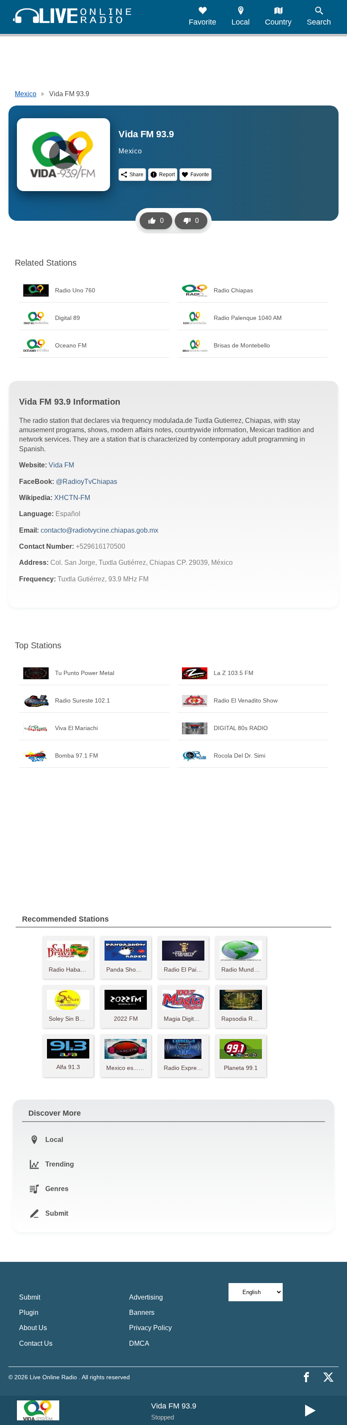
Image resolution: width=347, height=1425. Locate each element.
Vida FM (61, 465)
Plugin (29, 1312)
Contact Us (35, 1343)
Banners (141, 1312)
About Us (33, 1327)
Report (167, 175)
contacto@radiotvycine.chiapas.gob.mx (99, 530)
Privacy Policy (150, 1327)
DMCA (139, 1343)
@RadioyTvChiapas (86, 481)
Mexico (25, 93)
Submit (29, 1297)
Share (136, 175)
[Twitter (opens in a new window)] (328, 1377)
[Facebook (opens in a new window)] (306, 1377)
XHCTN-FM (72, 497)
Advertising (146, 1297)
